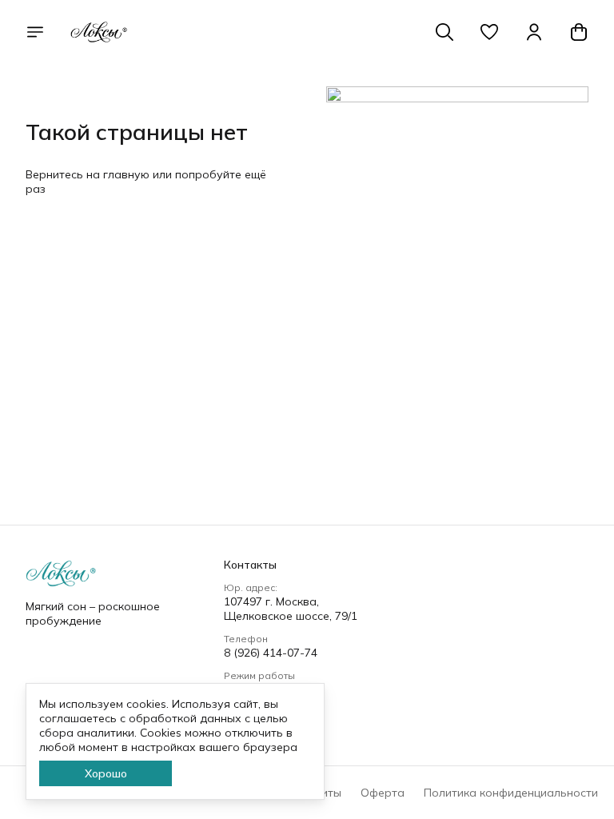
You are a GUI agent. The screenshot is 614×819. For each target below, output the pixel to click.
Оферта (383, 792)
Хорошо (106, 773)
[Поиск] (444, 32)
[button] (489, 32)
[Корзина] (578, 32)
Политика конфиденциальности (511, 792)
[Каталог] (35, 32)
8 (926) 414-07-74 (270, 652)
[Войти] (534, 32)
